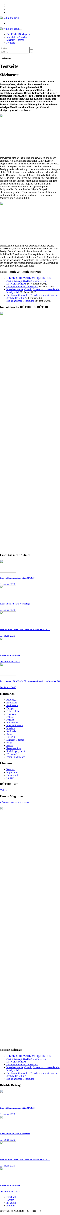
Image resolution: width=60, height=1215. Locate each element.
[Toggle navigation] (21, 29)
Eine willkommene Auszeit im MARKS (17, 578)
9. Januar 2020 (7, 635)
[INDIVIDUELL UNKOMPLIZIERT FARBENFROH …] (8, 623)
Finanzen (11, 714)
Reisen (9, 745)
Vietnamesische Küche (10, 655)
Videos (3, 790)
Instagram (11, 1202)
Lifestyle (10, 737)
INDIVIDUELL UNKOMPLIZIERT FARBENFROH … (25, 629)
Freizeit (10, 719)
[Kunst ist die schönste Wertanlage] (8, 597)
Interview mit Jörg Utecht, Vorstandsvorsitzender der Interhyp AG (30, 681)
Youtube (10, 1205)
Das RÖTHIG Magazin (18, 34)
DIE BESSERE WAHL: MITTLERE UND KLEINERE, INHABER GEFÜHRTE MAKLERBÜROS (28, 281)
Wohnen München (15, 757)
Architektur (12, 705)
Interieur (10, 728)
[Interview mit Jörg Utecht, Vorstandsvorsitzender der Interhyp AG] (8, 674)
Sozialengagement (15, 751)
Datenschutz (12, 775)
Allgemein (11, 702)
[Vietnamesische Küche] (8, 649)
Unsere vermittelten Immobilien (22, 286)
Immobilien (12, 722)
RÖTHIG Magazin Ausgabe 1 (15, 802)
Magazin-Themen (15, 39)
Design (10, 708)
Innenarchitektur (14, 725)
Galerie (10, 778)
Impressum (11, 772)
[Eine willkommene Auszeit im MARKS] (8, 571)
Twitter (10, 1199)
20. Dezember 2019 (10, 661)
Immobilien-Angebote (17, 37)
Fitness (9, 716)
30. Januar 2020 (8, 687)
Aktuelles (11, 699)
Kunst (9, 734)
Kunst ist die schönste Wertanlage (15, 604)
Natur (9, 742)
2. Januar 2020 (7, 610)
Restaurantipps (13, 748)
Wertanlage (12, 754)
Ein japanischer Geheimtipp (20, 300)
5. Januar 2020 (7, 584)
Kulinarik (11, 731)
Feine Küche (12, 711)
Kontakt (10, 42)
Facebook (11, 1197)
